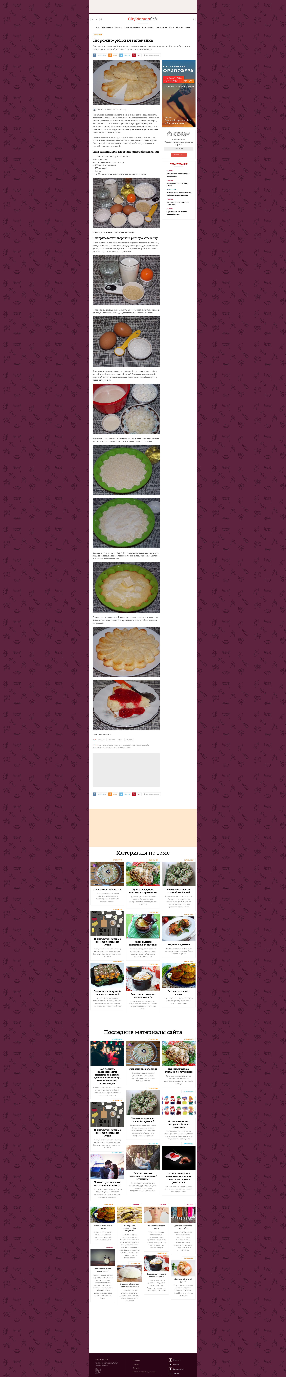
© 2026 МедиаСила (102, 1360)
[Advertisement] (109, 770)
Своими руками (132, 27)
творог (115, 745)
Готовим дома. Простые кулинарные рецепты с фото (179, 142)
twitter (96, 19)
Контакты (136, 1368)
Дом (97, 27)
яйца (148, 745)
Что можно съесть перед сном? (177, 184)
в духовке (129, 739)
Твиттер (170, 1364)
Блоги (187, 27)
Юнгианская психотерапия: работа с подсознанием (179, 193)
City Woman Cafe (143, 19)
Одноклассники (170, 1369)
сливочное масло (124, 747)
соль (133, 745)
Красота (119, 27)
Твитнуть (127, 55)
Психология (161, 27)
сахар (101, 745)
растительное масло (110, 747)
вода (144, 745)
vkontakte (92, 19)
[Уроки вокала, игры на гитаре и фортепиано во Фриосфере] (179, 127)
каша (120, 739)
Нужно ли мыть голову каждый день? (177, 212)
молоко (139, 745)
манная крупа (97, 747)
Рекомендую (101, 55)
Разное (179, 27)
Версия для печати (152, 55)
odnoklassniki (101, 19)
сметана (109, 745)
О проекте (136, 1360)
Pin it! (138, 55)
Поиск (194, 19)
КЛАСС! (115, 55)
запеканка (111, 739)
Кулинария (107, 27)
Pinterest (170, 1373)
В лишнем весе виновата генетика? (178, 203)
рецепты (101, 739)
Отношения (148, 27)
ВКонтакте (170, 1360)
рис (104, 745)
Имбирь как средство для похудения (178, 174)
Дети (171, 27)
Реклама (136, 1364)
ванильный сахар (125, 745)
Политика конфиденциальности (144, 1372)
